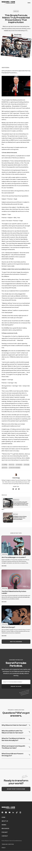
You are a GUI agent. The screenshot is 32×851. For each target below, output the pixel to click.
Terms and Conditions (8, 844)
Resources (5, 828)
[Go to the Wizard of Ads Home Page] (8, 2)
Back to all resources (16, 641)
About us (5, 821)
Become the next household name (16, 789)
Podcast (5, 832)
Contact (5, 836)
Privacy (4, 847)
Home (3, 817)
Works (4, 825)
